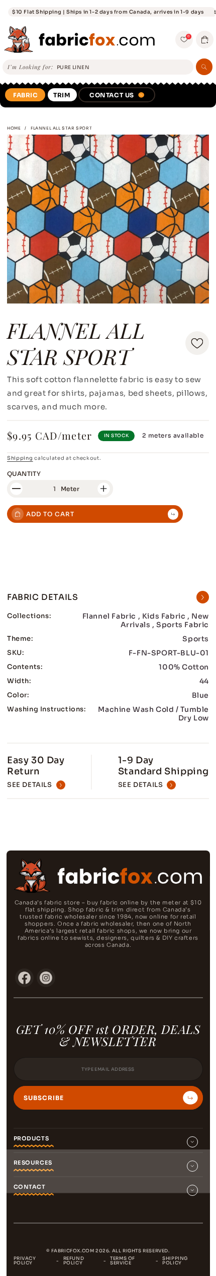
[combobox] (123, 67)
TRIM (61, 95)
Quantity (24, 473)
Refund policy (73, 1260)
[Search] (204, 66)
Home (14, 128)
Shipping (20, 458)
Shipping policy (175, 1260)
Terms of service (122, 1260)
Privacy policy (25, 1260)
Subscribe (44, 1098)
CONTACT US (111, 95)
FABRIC (25, 95)
